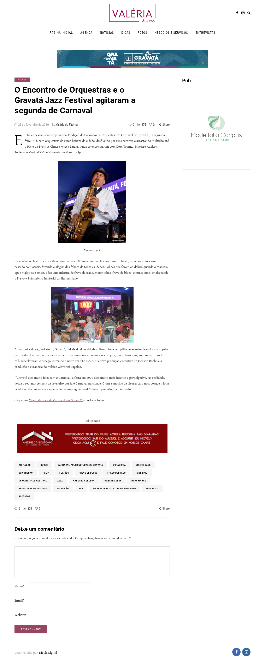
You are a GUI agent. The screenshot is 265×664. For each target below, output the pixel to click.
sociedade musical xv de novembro (114, 488)
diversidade (143, 465)
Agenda (86, 32)
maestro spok (113, 480)
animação (25, 465)
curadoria (119, 465)
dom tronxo (26, 473)
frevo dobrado (116, 473)
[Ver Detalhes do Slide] (92, 438)
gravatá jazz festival (33, 480)
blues (44, 465)
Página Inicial (61, 32)
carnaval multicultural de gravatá (80, 465)
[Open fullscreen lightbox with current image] (92, 202)
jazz (60, 480)
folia (46, 473)
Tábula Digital (48, 653)
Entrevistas (205, 32)
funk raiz (142, 473)
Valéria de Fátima (67, 124)
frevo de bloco (88, 473)
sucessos (24, 496)
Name (19, 586)
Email (19, 601)
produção (63, 488)
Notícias (107, 32)
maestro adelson (84, 480)
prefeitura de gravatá (33, 488)
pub (81, 488)
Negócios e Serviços (171, 32)
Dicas (125, 32)
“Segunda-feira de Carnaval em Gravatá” (56, 400)
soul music (152, 488)
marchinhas (138, 480)
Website (20, 615)
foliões (64, 473)
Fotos (142, 32)
